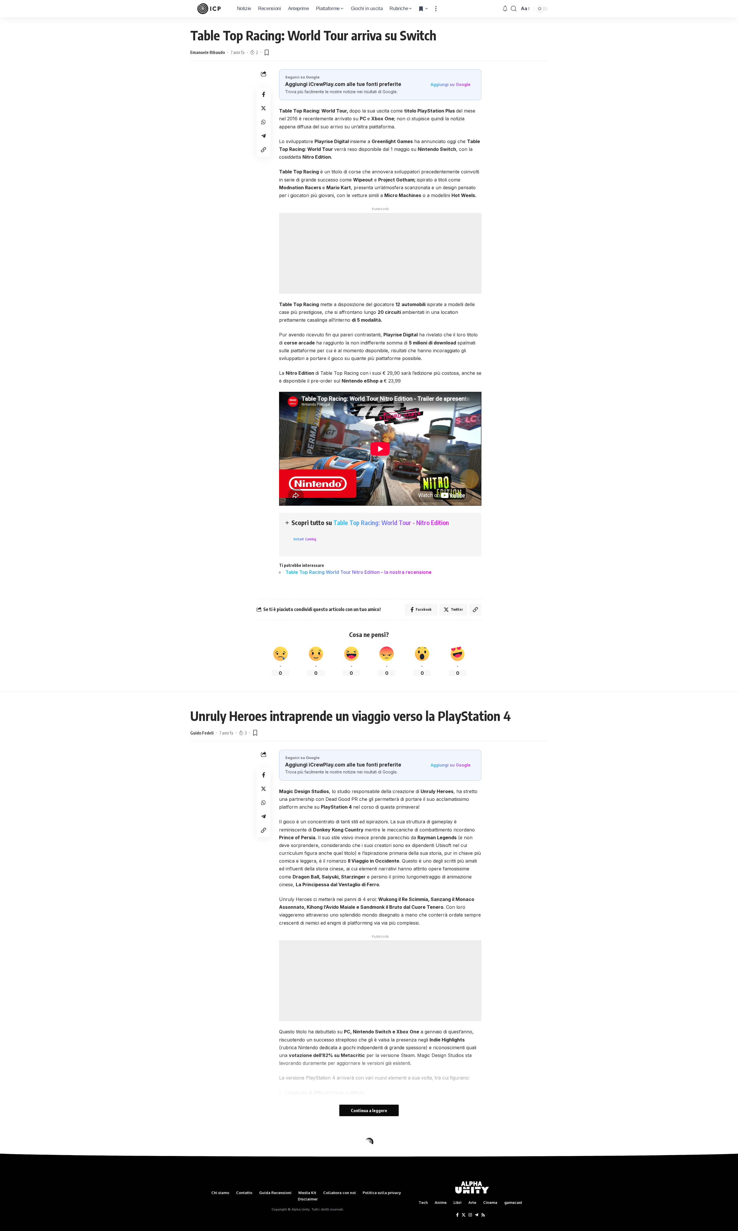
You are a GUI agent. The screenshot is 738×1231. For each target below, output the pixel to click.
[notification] (505, 8)
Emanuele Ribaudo (207, 52)
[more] (436, 8)
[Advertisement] (380, 253)
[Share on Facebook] (263, 94)
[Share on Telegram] (263, 136)
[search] (514, 8)
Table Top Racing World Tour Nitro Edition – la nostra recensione (358, 572)
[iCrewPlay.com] (209, 8)
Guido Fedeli (202, 732)
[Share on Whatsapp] (263, 122)
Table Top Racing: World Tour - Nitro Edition (391, 522)
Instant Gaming (304, 539)
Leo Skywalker (204, 1168)
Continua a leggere (369, 1110)
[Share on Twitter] (263, 108)
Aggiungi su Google (450, 84)
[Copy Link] (263, 150)
